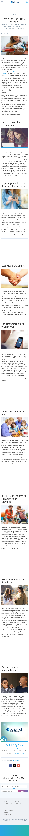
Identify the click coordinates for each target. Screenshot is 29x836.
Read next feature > (19, 753)
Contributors (7, 808)
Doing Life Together (16, 760)
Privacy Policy (18, 801)
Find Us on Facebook (8, 810)
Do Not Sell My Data (19, 805)
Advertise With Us (8, 803)
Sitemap (6, 812)
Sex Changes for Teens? (14, 746)
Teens (14, 14)
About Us (6, 801)
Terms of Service (18, 803)
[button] (27, 2)
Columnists (6, 806)
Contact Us (6, 805)
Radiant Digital (7, 814)
